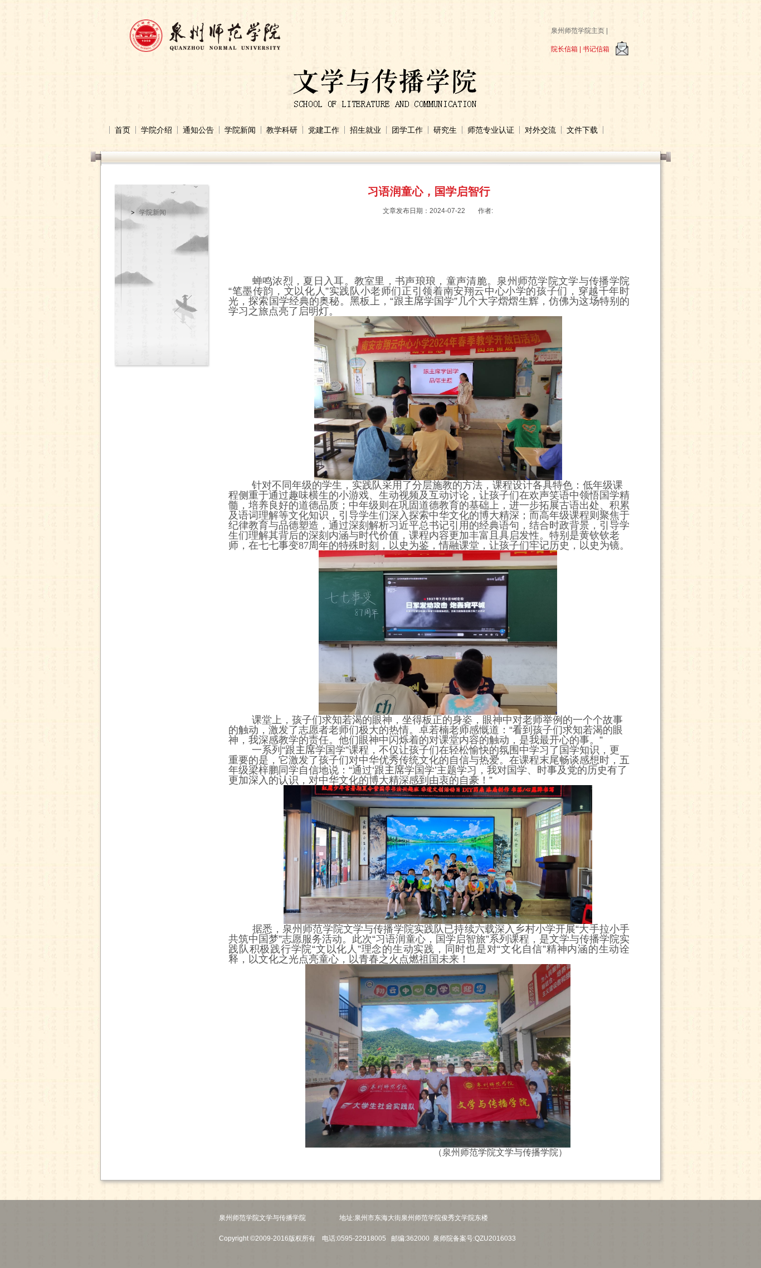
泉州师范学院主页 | (579, 31)
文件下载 (582, 130)
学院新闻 (240, 130)
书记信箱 (596, 49)
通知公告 (198, 130)
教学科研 (281, 130)
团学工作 (407, 130)
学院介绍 (156, 130)
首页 (122, 130)
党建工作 (323, 130)
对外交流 (540, 130)
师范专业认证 (490, 130)
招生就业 (365, 130)
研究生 (445, 130)
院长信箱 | (567, 49)
